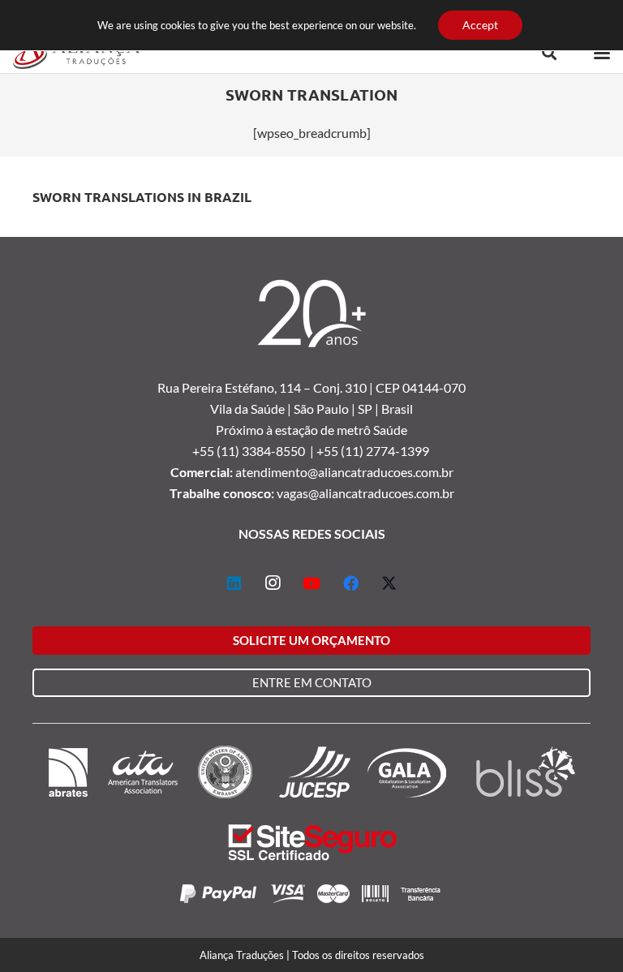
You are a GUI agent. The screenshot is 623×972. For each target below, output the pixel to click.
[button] (549, 52)
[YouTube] (311, 583)
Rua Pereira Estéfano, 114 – (235, 387)
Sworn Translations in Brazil (141, 196)
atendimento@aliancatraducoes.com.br (344, 472)
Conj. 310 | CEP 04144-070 (389, 387)
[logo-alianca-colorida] (76, 53)
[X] (389, 583)
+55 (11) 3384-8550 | (254, 450)
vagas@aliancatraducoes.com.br (365, 493)
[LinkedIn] (233, 583)
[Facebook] (350, 583)
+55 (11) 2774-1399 (374, 450)
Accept (480, 25)
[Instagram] (272, 583)
